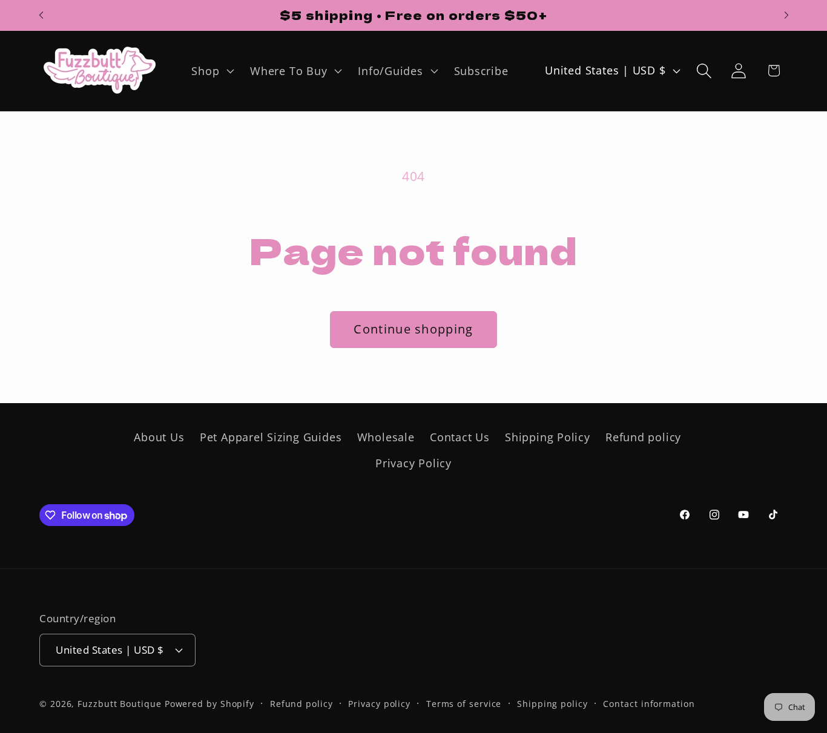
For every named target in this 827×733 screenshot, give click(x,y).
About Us (159, 437)
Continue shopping (413, 329)
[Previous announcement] (41, 15)
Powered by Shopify (209, 703)
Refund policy (643, 437)
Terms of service (464, 703)
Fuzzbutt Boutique (119, 703)
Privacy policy (379, 703)
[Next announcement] (786, 15)
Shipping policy (552, 703)
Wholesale (386, 437)
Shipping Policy (547, 437)
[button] (211, 70)
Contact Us (460, 437)
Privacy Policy (413, 463)
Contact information (648, 703)
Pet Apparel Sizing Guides (271, 437)
